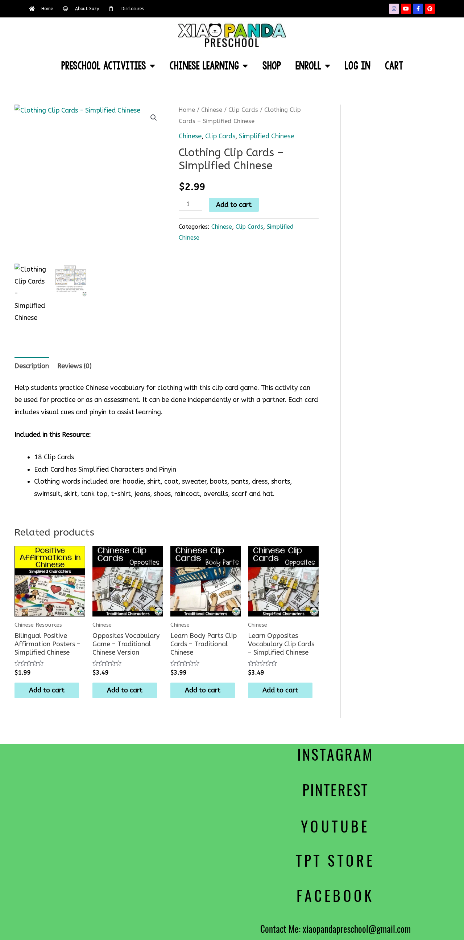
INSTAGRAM (335, 755)
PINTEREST (335, 790)
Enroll (308, 66)
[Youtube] (406, 9)
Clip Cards (243, 109)
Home (187, 109)
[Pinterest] (430, 9)
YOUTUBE (335, 827)
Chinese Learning (204, 66)
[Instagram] (394, 9)
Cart (394, 66)
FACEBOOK (335, 896)
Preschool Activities (103, 66)
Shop (271, 66)
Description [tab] (31, 366)
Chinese (211, 109)
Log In (357, 66)
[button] (153, 117)
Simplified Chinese (266, 136)
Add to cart (234, 205)
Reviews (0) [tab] (74, 366)
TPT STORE (335, 861)
